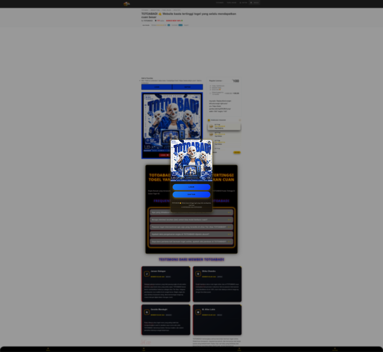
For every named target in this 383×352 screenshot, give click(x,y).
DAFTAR (191, 194)
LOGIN (191, 187)
